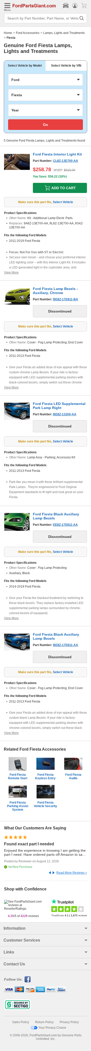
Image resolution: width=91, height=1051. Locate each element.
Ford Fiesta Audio (73, 776)
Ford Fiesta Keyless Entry (45, 776)
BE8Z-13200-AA (64, 414)
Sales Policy (20, 1022)
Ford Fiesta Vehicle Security (45, 804)
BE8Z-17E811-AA (65, 645)
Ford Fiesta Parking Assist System (17, 806)
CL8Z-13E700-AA (65, 161)
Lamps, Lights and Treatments (64, 33)
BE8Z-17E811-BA (65, 299)
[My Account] (75, 6)
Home (8, 33)
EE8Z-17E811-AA (65, 525)
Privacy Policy (69, 1022)
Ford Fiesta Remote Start (17, 776)
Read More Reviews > (71, 872)
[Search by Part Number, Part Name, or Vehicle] (82, 18)
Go (45, 125)
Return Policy (44, 1022)
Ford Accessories (27, 33)
